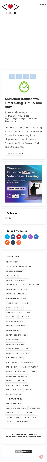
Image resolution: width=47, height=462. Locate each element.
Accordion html (13, 276)
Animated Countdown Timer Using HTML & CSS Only (23, 103)
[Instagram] (6, 218)
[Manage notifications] (41, 457)
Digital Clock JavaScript (16, 326)
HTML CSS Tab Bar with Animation (19, 362)
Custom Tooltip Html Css (16, 321)
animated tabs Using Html (16, 289)
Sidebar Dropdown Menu (16, 408)
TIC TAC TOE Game (13, 417)
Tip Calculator (30, 417)
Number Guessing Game (15, 381)
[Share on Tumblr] (13, 242)
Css (28, 312)
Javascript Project (29, 367)
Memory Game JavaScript (16, 376)
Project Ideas (26, 118)
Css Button (11, 317)
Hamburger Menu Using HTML (18, 353)
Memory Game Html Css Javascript (20, 372)
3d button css (12, 262)
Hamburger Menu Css (15, 344)
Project (16, 118)
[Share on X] (7, 236)
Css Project (25, 317)
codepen (25, 303)
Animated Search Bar (15, 285)
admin (10, 113)
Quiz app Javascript (14, 394)
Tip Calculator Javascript (17, 422)
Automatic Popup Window (16, 294)
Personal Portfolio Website (17, 385)
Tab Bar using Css (14, 413)
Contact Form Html (14, 312)
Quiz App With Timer (14, 399)
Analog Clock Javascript (17, 280)
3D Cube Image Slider (14, 271)
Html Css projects (14, 358)
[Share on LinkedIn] (24, 236)
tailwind (29, 413)
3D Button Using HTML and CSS (18, 266)
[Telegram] (10, 218)
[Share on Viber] (30, 236)
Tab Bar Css (35, 408)
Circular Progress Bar (16, 298)
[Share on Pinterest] (18, 236)
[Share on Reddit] (7, 242)
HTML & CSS (12, 116)
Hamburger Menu (13, 340)
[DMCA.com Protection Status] (23, 451)
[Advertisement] (23, 42)
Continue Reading (16, 153)
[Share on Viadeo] (18, 242)
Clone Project (12, 303)
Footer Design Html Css (16, 335)
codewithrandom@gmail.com (25, 436)
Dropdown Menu (12, 330)
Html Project (11, 367)
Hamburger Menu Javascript (18, 349)
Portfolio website (13, 390)
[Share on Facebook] (13, 236)
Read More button (13, 404)
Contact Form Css (14, 308)
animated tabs (33, 285)
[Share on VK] (36, 236)
